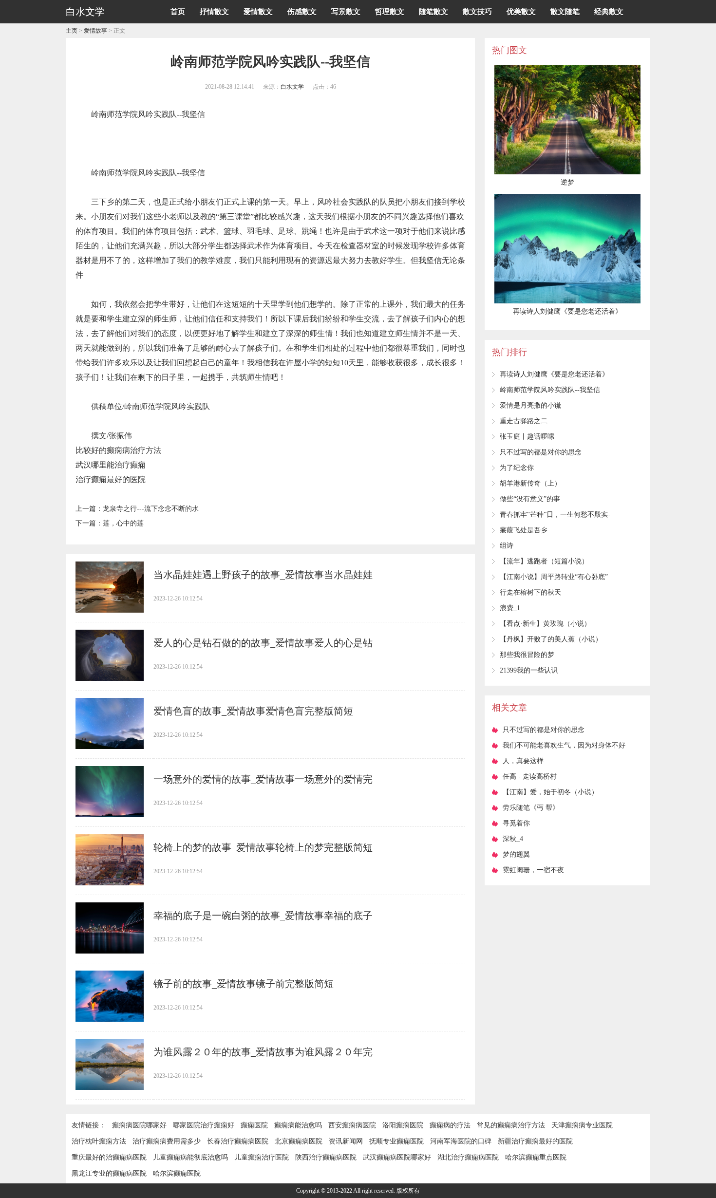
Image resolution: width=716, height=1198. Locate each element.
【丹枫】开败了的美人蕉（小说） (551, 639)
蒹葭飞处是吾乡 (523, 530)
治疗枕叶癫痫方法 (99, 1141)
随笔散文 (433, 12)
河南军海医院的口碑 (460, 1141)
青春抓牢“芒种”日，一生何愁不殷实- (555, 514)
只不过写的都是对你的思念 (541, 452)
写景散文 (345, 12)
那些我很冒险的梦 (527, 654)
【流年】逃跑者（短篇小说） (544, 561)
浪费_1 (510, 608)
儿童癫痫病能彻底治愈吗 (190, 1157)
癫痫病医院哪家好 (139, 1125)
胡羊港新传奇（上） (530, 483)
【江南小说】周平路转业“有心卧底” (554, 576)
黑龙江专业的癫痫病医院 (109, 1173)
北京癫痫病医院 (298, 1141)
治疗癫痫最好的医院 (110, 479)
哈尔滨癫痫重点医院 (535, 1157)
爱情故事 (95, 30)
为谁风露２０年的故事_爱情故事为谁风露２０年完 (263, 1052)
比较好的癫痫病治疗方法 (118, 450)
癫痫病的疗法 (450, 1125)
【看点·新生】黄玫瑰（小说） (545, 623)
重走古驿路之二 (523, 421)
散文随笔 (565, 12)
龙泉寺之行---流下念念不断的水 (151, 508)
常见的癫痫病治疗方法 (511, 1125)
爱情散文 (258, 12)
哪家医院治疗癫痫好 (203, 1125)
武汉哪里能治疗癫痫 (110, 465)
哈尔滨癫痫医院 (177, 1173)
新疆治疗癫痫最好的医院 (535, 1141)
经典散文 (608, 12)
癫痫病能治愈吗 (298, 1125)
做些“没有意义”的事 (530, 499)
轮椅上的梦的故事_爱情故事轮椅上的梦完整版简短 (263, 847)
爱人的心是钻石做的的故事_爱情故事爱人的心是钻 (263, 642)
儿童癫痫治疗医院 (261, 1157)
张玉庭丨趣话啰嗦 (527, 436)
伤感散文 (302, 12)
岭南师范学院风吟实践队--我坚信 (550, 389)
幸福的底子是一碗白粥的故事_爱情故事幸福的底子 (263, 915)
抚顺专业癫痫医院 (396, 1141)
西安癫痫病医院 (352, 1125)
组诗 (506, 545)
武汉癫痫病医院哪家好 (397, 1157)
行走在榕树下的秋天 (530, 592)
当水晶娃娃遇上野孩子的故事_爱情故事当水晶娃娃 (263, 574)
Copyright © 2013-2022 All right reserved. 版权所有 (358, 1190)
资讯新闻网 (346, 1141)
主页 (71, 30)
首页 (177, 12)
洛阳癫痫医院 (402, 1125)
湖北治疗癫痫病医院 (468, 1157)
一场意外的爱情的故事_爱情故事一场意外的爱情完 (263, 779)
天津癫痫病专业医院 (582, 1125)
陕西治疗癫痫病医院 (326, 1157)
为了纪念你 (517, 467)
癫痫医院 (254, 1125)
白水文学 (292, 86)
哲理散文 (389, 12)
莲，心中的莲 (123, 523)
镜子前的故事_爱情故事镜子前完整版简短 (243, 983)
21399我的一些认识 (529, 670)
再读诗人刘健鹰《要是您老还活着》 (554, 374)
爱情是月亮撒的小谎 (530, 405)
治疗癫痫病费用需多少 (166, 1141)
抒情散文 (214, 12)
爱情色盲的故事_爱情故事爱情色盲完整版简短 (253, 711)
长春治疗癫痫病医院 (237, 1141)
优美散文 (521, 12)
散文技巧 (477, 12)
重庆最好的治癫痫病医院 (109, 1157)
